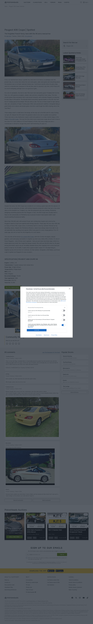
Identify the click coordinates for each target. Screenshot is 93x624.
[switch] (63, 310)
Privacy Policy (54, 335)
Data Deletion (39, 335)
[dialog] (46, 312)
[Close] (70, 289)
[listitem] (46, 307)
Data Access (46, 335)
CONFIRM (36, 330)
